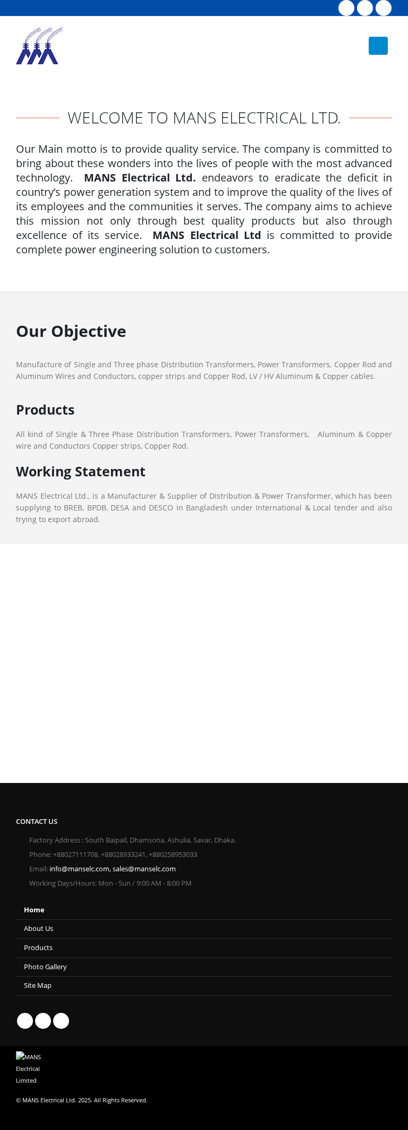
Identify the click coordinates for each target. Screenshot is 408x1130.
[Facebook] (346, 8)
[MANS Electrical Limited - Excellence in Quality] (39, 45)
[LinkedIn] (384, 8)
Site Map (38, 985)
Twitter (43, 1021)
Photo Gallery (45, 966)
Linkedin (61, 1021)
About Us (38, 928)
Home (34, 909)
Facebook (25, 1021)
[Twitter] (365, 8)
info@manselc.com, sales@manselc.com (112, 868)
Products (38, 947)
